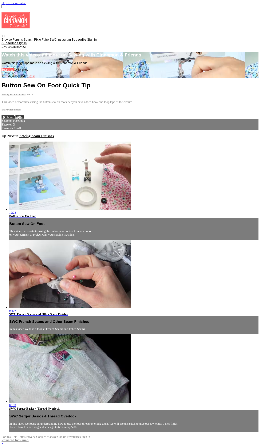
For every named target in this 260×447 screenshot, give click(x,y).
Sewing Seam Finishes (14, 94)
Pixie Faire (41, 39)
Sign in (92, 39)
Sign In (22, 43)
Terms (22, 436)
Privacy (31, 436)
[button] (3, 36)
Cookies (41, 436)
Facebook (8, 117)
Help (14, 436)
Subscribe (8, 69)
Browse (7, 39)
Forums (18, 39)
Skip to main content (14, 3)
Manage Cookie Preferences (64, 436)
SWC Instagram (60, 39)
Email (20, 117)
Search (29, 39)
